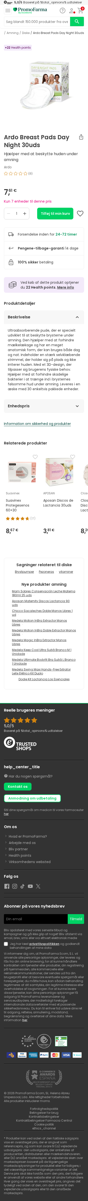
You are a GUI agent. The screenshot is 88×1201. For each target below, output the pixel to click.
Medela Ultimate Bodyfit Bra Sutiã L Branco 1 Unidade (44, 662)
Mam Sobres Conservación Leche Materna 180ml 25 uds (43, 593)
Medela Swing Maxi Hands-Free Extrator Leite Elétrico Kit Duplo (41, 671)
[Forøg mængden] (25, 213)
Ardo (8, 167)
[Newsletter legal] (7, 946)
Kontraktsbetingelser (44, 1116)
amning (13, 33)
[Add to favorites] (80, 213)
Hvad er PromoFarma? (28, 836)
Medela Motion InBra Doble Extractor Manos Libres (44, 632)
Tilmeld (76, 919)
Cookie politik (44, 1124)
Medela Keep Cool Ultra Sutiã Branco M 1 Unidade (41, 652)
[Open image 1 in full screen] (44, 84)
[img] (44, 175)
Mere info (65, 287)
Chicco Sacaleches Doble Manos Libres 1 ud (42, 613)
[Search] (77, 21)
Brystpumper (24, 572)
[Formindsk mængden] (8, 213)
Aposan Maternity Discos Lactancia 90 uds (41, 603)
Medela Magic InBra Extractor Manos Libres (39, 642)
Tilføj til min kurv (55, 213)
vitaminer (66, 572)
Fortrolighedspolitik (44, 1109)
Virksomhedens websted (30, 861)
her (6, 814)
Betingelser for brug (44, 1113)
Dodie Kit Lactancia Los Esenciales (44, 679)
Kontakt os (18, 786)
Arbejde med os (22, 842)
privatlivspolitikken (44, 944)
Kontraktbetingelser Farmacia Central (44, 1120)
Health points (20, 855)
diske (26, 33)
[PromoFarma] (30, 10)
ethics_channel (44, 1128)
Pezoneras (46, 572)
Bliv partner (18, 849)
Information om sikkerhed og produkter (37, 423)
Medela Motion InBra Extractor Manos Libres (39, 622)
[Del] (81, 137)
